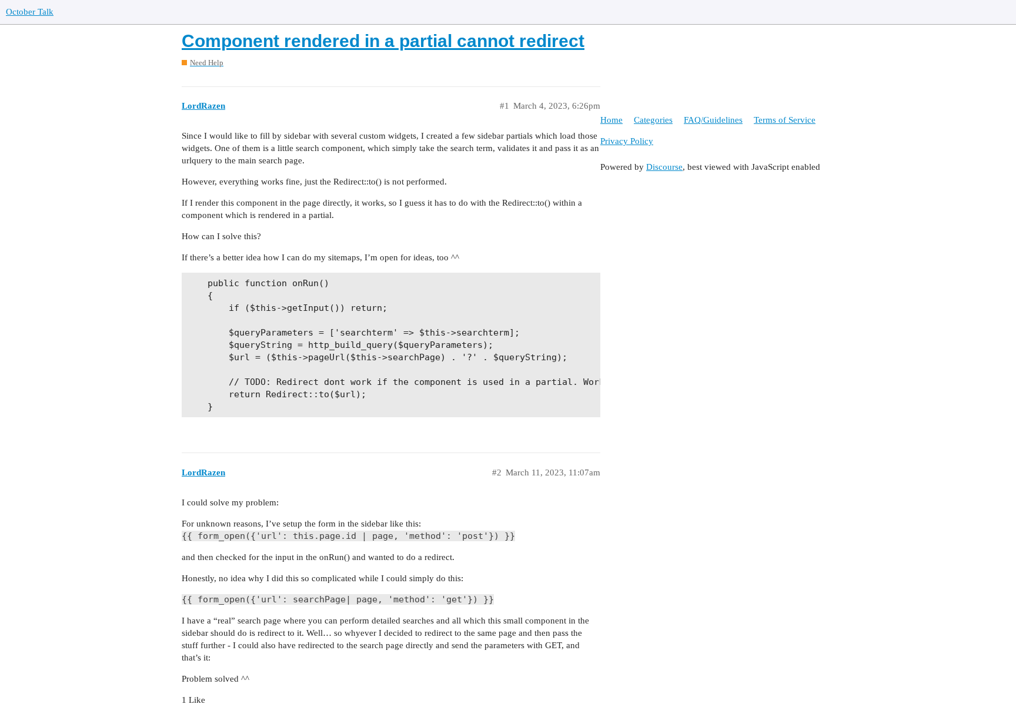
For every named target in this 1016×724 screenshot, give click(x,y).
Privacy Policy (626, 141)
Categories (653, 120)
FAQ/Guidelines (713, 120)
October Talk (30, 11)
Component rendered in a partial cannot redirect (383, 41)
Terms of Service (785, 120)
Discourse (664, 167)
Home (611, 120)
